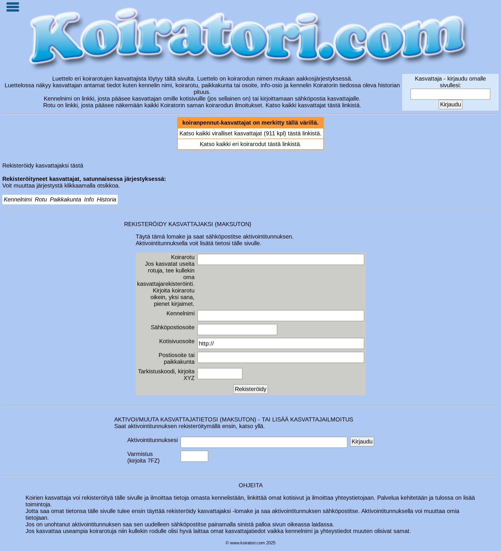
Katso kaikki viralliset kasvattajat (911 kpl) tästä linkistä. (250, 133)
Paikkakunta (65, 199)
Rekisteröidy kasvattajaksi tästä (42, 165)
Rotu (41, 199)
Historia (106, 199)
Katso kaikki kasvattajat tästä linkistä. (313, 105)
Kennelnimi (18, 199)
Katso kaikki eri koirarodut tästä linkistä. (251, 144)
